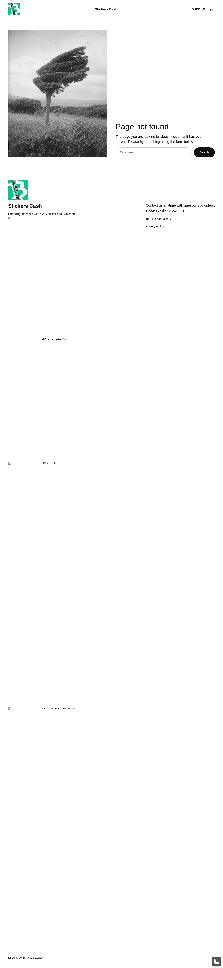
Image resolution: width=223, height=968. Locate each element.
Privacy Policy (155, 226)
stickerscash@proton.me (165, 210)
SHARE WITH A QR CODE (25, 957)
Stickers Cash (106, 9)
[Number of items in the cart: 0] (211, 9)
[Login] (203, 9)
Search (204, 152)
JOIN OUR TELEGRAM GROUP (58, 708)
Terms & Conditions (158, 218)
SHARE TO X (48, 463)
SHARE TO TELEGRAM (54, 338)
